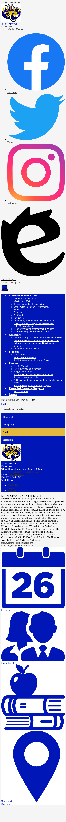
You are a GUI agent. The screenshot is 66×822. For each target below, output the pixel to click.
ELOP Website (21, 391)
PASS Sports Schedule (25, 357)
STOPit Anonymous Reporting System (32, 360)
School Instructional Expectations (30, 304)
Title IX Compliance (23, 326)
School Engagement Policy (27, 377)
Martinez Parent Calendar (26, 298)
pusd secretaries (14, 409)
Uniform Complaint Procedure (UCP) (32, 331)
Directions (18, 312)
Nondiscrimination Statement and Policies (34, 329)
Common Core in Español (26, 348)
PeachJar (11, 490)
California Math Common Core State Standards (36, 340)
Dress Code (19, 354)
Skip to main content (11, 2)
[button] (23, 295)
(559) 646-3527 (16, 474)
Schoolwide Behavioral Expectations (31, 307)
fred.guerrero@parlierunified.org (17, 542)
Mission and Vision (23, 301)
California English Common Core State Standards (38, 337)
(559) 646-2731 (33, 540)
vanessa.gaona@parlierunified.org (17, 545)
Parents (24, 400)
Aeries (10, 488)
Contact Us (19, 318)
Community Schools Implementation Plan (34, 320)
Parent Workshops (10, 400)
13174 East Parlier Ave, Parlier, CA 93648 (21, 471)
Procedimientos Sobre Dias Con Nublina (33, 374)
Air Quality (19, 315)
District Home (14, 485)
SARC (17, 309)
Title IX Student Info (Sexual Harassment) (34, 323)
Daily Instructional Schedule (27, 369)
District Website (21, 366)
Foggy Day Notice (23, 371)
